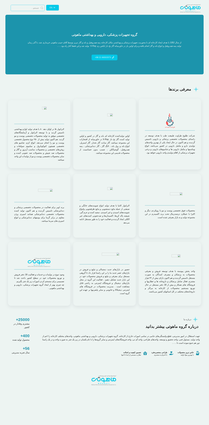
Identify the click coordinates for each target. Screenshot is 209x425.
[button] (105, 57)
